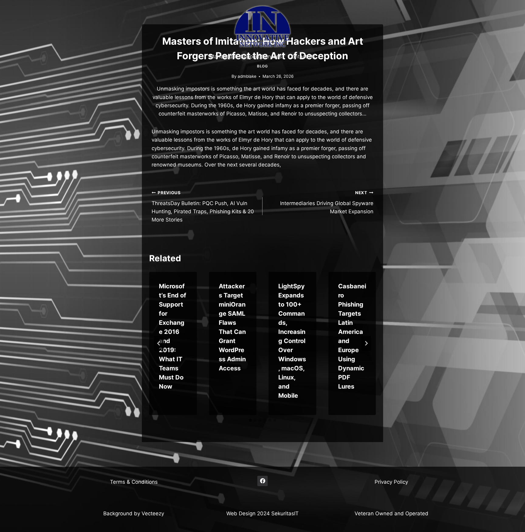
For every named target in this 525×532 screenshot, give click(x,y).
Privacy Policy (391, 482)
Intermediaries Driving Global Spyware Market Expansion (326, 202)
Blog (262, 66)
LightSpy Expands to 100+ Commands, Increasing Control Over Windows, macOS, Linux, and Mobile (292, 341)
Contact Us (301, 56)
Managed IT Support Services (246, 56)
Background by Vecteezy (133, 513)
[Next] (366, 343)
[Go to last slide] (159, 343)
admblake (247, 76)
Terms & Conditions (134, 482)
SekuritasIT (285, 513)
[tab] (250, 420)
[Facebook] (262, 481)
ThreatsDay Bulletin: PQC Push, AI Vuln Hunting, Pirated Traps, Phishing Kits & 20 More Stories (203, 206)
